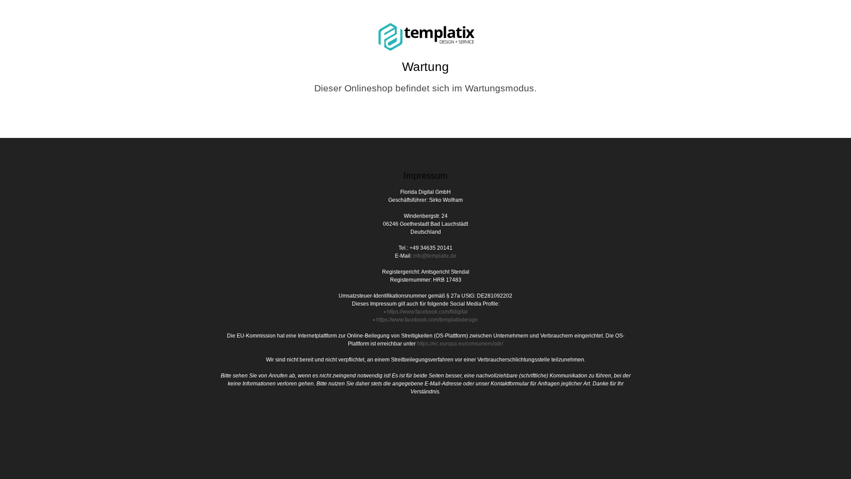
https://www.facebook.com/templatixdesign (427, 320)
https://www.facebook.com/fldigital (427, 312)
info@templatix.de (435, 256)
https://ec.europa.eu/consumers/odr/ (460, 344)
